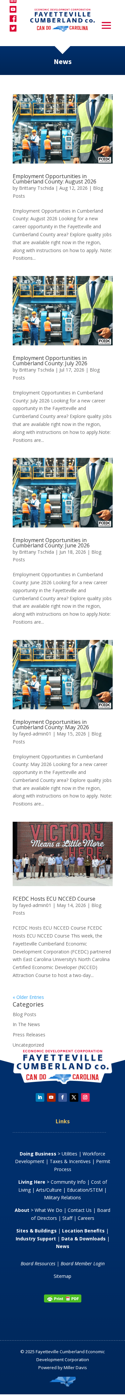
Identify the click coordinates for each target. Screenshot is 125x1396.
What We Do (48, 1210)
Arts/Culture (49, 1190)
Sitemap (62, 1276)
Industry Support (36, 1238)
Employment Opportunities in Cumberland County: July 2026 (50, 360)
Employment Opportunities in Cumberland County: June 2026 (51, 542)
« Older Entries (28, 997)
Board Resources (38, 1263)
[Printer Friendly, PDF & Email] (62, 1301)
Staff (67, 1218)
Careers (86, 1218)
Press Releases (29, 1034)
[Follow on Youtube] (51, 1097)
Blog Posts (24, 1014)
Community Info (68, 1182)
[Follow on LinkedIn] (40, 1097)
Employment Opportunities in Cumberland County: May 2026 (51, 724)
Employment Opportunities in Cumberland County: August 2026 (54, 179)
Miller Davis (75, 1367)
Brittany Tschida (36, 188)
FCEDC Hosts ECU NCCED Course (54, 898)
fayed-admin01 (35, 734)
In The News (26, 1024)
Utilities (69, 1154)
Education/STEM (85, 1190)
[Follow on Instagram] (85, 1097)
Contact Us (80, 1210)
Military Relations (62, 1197)
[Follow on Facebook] (62, 1097)
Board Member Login (83, 1263)
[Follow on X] (74, 1097)
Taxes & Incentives (70, 1161)
